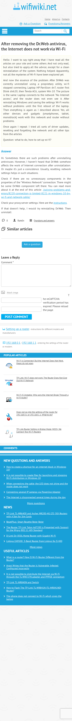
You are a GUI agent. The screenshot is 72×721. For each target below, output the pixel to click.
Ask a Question (32, 23)
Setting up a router (17, 329)
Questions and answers (44, 221)
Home (47, 19)
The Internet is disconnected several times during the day (36, 497)
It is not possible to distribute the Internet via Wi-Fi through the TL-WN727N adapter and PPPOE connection (35, 576)
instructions (60, 203)
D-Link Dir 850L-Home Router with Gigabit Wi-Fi (31, 536)
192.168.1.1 (29, 343)
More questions (36, 503)
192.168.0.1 (13, 343)
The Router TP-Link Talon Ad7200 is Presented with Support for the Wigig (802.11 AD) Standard (37, 529)
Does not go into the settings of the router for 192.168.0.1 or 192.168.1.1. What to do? (36, 413)
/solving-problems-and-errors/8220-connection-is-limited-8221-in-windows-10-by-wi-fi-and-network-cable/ (36, 193)
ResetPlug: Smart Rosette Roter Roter (25, 522)
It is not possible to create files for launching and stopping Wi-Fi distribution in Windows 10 (36, 477)
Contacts (65, 19)
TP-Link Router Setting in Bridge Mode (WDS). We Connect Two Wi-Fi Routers (38, 430)
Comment (7, 262)
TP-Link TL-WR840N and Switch (22, 582)
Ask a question (32, 244)
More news (36, 547)
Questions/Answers (59, 23)
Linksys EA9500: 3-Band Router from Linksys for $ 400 (34, 541)
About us (56, 19)
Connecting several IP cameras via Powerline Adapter (33, 492)
